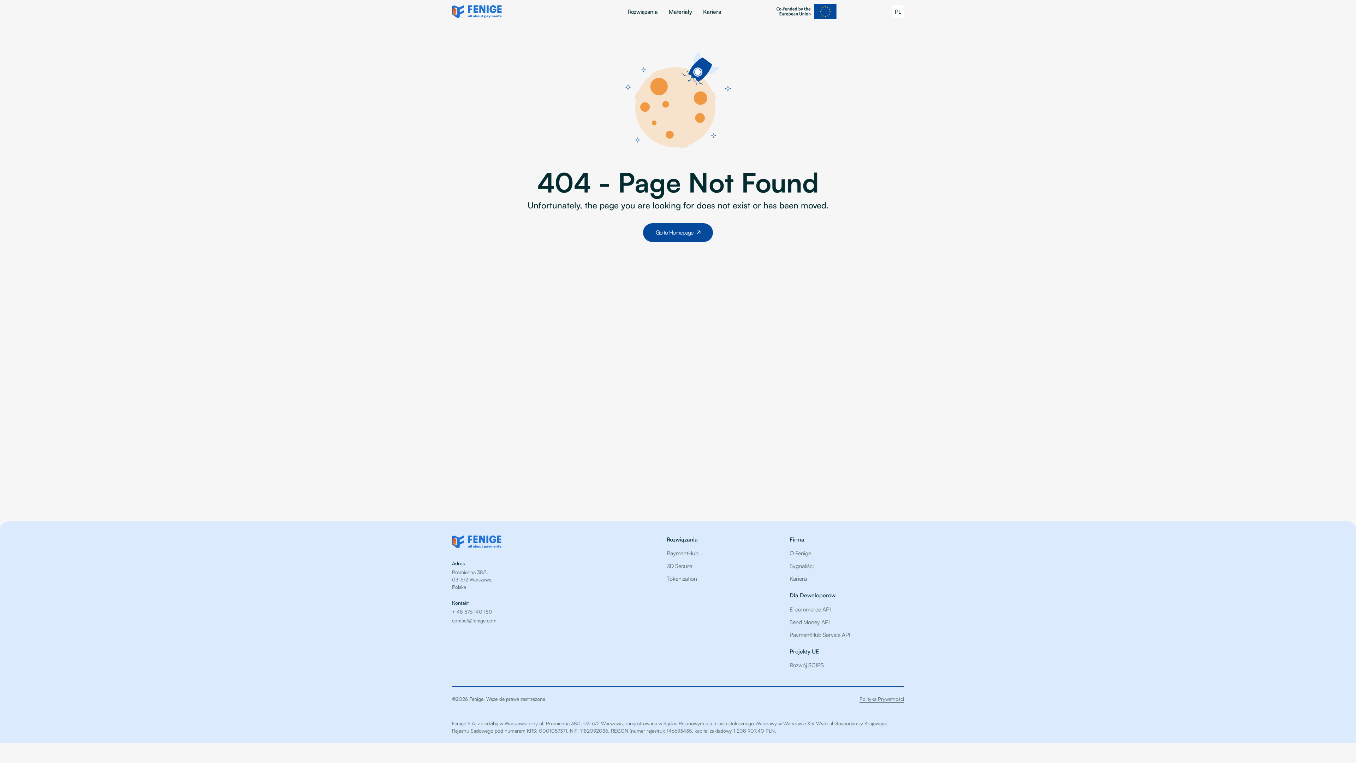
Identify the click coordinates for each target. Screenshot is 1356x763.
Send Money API (810, 622)
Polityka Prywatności (882, 699)
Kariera (712, 11)
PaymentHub (682, 553)
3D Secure (679, 565)
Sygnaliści (802, 565)
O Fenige (800, 553)
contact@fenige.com (474, 620)
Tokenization (682, 578)
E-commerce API (810, 609)
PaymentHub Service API (820, 634)
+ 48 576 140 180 (472, 612)
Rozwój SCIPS (807, 665)
